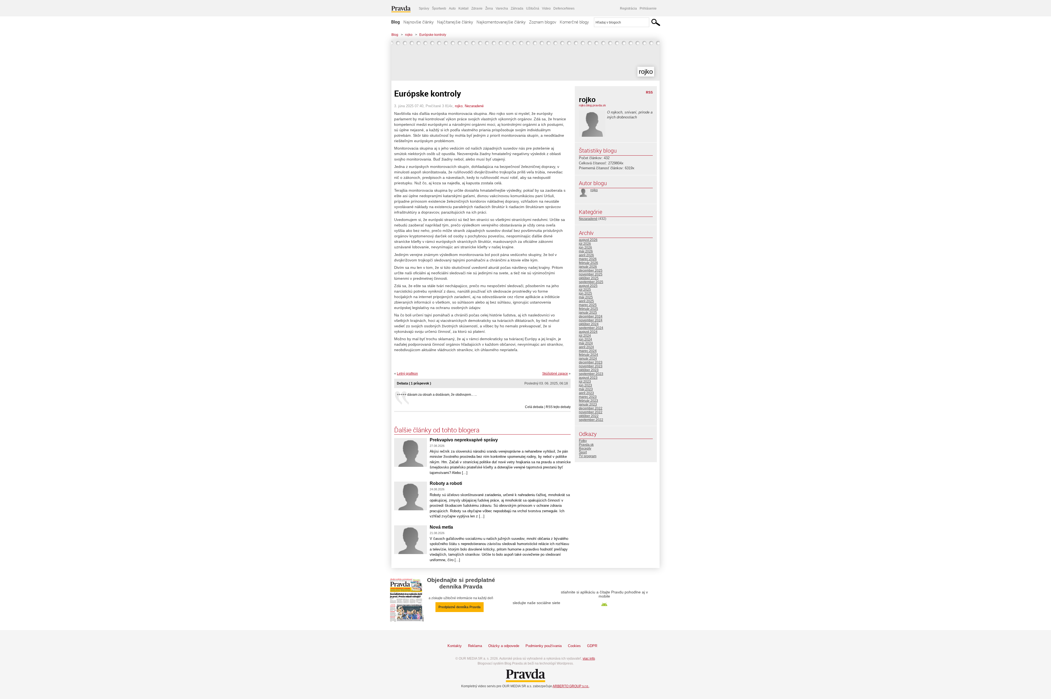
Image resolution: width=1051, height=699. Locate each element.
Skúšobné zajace (555, 373)
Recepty (585, 448)
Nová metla (441, 527)
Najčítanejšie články (455, 22)
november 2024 (590, 320)
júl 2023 (585, 381)
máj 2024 (586, 343)
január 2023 (588, 404)
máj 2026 (586, 251)
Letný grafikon (407, 373)
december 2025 (590, 270)
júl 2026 (585, 244)
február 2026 (588, 263)
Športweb (439, 8)
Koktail (463, 8)
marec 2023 (588, 397)
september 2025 (591, 282)
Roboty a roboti (446, 483)
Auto (452, 8)
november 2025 (590, 274)
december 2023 (590, 362)
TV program (587, 456)
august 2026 (588, 240)
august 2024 (588, 332)
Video (546, 8)
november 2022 (590, 412)
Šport (583, 452)
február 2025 (588, 309)
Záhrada (517, 8)
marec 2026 (588, 259)
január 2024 (588, 358)
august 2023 (588, 378)
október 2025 (589, 278)
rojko (408, 35)
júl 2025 (585, 290)
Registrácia (628, 8)
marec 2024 (588, 351)
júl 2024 (585, 335)
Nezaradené (474, 106)
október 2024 (589, 324)
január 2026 (588, 267)
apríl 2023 (586, 393)
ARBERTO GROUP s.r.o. (571, 686)
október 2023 (589, 370)
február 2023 (588, 401)
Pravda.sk (586, 445)
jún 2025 (585, 293)
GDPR (592, 646)
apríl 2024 (586, 347)
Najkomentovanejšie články (501, 22)
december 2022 (590, 408)
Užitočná (532, 8)
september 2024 (591, 328)
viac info (589, 658)
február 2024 (588, 355)
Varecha (502, 8)
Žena (489, 8)
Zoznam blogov (542, 22)
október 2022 (589, 416)
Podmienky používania (544, 646)
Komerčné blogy (574, 22)
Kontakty (454, 646)
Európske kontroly (432, 35)
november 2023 (590, 366)
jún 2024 (585, 339)
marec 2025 (588, 305)
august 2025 (588, 286)
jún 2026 (585, 247)
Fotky (583, 441)
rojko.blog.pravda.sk (592, 105)
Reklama (475, 646)
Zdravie (477, 8)
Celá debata (534, 407)
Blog (395, 22)
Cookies (574, 646)
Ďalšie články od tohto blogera (437, 430)
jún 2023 (585, 385)
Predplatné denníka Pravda (459, 607)
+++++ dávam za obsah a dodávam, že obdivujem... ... (437, 395)
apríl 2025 (586, 301)
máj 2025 (586, 297)
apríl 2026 (586, 255)
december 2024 (590, 316)
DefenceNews (563, 8)
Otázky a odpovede (503, 646)
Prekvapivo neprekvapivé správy (464, 440)
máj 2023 (586, 389)
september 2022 (591, 420)
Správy (424, 8)
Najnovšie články (418, 22)
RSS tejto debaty (558, 407)
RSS (649, 92)
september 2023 (591, 374)
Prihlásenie (648, 8)
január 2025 (588, 312)
